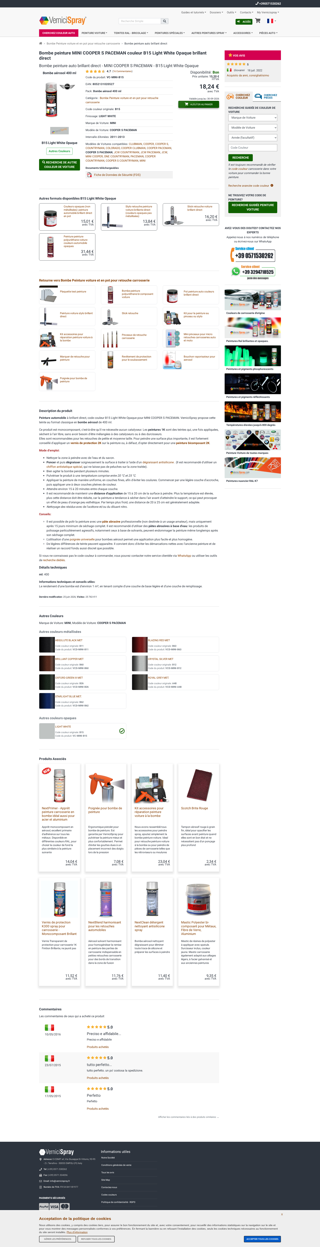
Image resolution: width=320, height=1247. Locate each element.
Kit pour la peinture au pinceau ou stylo (196, 315)
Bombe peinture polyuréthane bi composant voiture (137, 294)
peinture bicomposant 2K (192, 443)
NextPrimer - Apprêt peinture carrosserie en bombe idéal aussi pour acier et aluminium (58, 813)
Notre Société (108, 1157)
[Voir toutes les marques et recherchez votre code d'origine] (253, 439)
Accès (247, 21)
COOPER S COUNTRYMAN (122, 160)
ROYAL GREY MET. (158, 677)
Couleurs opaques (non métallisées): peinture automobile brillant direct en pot (78, 211)
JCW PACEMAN (150, 152)
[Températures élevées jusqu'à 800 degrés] (253, 411)
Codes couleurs (109, 1194)
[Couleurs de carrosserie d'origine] (253, 299)
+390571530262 (270, 3)
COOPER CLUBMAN (133, 148)
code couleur (239, 168)
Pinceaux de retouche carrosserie (134, 336)
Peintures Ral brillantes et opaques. (247, 341)
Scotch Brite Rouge (194, 808)
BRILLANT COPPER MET (69, 659)
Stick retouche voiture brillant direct (199, 208)
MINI (143, 160)
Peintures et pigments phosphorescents (249, 368)
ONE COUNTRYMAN (116, 156)
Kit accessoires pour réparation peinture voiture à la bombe (76, 337)
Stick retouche (130, 313)
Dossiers (215, 12)
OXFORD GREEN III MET (69, 677)
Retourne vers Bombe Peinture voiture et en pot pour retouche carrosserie (94, 280)
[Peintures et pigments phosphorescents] (253, 355)
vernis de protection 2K (86, 443)
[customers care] (253, 254)
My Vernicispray (267, 12)
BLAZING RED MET (159, 640)
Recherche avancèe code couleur (248, 185)
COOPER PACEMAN (159, 148)
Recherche (240, 157)
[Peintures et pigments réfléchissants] (253, 383)
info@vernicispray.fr (60, 1181)
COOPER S (161, 144)
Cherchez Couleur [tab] (243, 96)
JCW (164, 152)
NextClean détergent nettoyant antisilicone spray (150, 926)
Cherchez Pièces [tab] (270, 96)
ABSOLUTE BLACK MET (68, 640)
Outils (230, 12)
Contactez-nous (109, 1187)
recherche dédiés (54, 560)
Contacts (245, 12)
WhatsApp (184, 555)
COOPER (148, 144)
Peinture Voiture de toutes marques (247, 452)
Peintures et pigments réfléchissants (248, 396)
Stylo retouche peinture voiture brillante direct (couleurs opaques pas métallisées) (139, 211)
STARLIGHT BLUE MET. (68, 696)
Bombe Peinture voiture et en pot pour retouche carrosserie (83, 43)
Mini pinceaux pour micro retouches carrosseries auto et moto (200, 337)
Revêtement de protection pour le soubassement (136, 358)
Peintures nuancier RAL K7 (242, 480)
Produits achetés (98, 1047)
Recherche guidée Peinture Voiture (253, 207)
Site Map (105, 1180)
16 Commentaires (122, 71)
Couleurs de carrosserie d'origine (245, 313)
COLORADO (113, 148)
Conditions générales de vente (116, 1165)
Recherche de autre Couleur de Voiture (60, 165)
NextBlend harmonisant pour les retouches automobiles (104, 926)
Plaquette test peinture (73, 291)
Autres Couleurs (59, 151)
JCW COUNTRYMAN (126, 152)
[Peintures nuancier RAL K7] (253, 467)
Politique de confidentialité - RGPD (118, 1202)
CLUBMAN (135, 144)
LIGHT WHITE (63, 726)
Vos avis (239, 55)
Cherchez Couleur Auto (58, 33)
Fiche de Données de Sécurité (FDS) (117, 175)
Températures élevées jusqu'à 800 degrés (250, 424)
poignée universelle (82, 539)
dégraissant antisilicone (158, 462)
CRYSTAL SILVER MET (160, 659)
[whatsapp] (253, 272)
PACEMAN (137, 156)
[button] (271, 21)
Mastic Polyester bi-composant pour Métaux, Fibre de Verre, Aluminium (198, 927)
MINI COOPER (94, 156)
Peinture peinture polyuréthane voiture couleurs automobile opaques (75, 241)
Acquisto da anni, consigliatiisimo (248, 75)
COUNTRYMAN (95, 148)
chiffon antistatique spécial (64, 466)
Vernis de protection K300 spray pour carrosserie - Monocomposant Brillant (59, 927)
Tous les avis (107, 1172)
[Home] (40, 43)
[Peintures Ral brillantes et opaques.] (253, 327)
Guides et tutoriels (192, 12)
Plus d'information (77, 1232)
